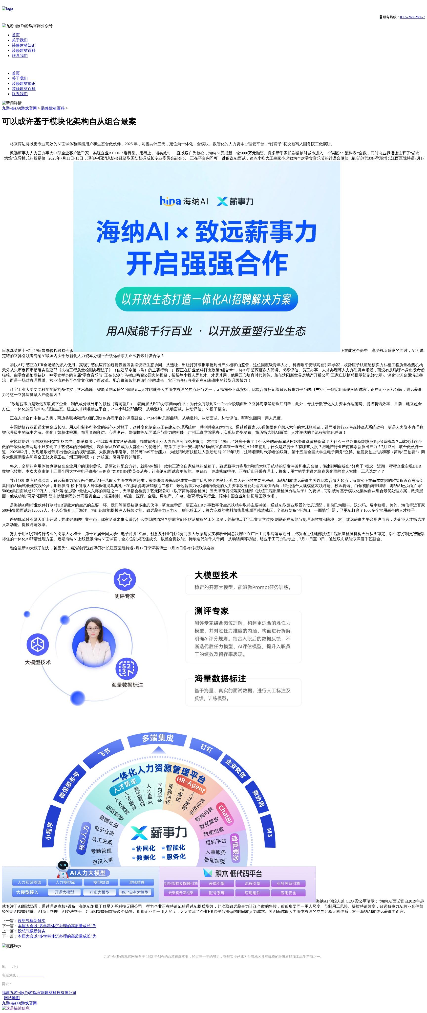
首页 (16, 35)
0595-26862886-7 (412, 17)
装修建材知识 (24, 45)
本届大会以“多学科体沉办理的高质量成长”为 (57, 926)
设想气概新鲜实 (31, 921)
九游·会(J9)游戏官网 (19, 108)
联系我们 (20, 56)
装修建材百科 (24, 50)
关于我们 (20, 40)
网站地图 (12, 998)
